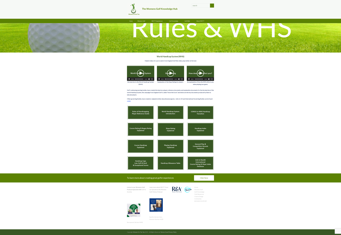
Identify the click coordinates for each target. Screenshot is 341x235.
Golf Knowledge (199, 192)
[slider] (139, 79)
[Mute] (149, 79)
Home (196, 187)
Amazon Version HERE (156, 219)
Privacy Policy (172, 232)
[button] (211, 21)
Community (197, 199)
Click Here (204, 178)
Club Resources (199, 194)
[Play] (129, 79)
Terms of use (164, 232)
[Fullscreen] (152, 79)
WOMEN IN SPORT (200, 201)
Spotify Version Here (155, 217)
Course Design (198, 196)
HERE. (129, 101)
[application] (140, 73)
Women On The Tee (139, 232)
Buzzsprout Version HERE (135, 222)
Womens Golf (198, 189)
